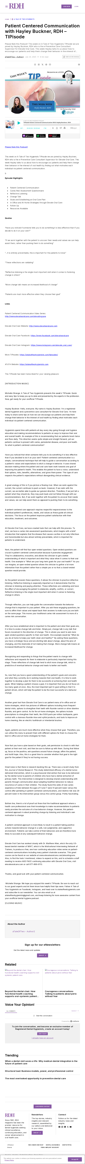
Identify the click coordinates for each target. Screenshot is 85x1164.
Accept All (75, 1159)
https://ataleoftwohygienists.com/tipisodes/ (39, 355)
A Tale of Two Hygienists (24, 19)
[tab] (11, 1011)
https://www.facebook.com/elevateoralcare (50, 336)
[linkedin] (39, 64)
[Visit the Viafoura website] (74, 1021)
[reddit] (46, 64)
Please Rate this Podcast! (16, 147)
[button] (6, 6)
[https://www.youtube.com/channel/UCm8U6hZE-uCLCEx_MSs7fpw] (71, 1127)
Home (7, 19)
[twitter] (42, 64)
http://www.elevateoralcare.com (43, 326)
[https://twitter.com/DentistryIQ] (68, 1127)
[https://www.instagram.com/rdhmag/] (62, 1127)
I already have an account (42, 1038)
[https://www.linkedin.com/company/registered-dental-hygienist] (65, 1127)
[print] (79, 64)
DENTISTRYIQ (66, 1145)
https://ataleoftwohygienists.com (34, 364)
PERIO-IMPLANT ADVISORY (50, 1147)
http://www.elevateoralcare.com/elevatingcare (25, 316)
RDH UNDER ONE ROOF (35, 1145)
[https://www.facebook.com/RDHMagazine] (59, 1127)
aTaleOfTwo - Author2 (14, 57)
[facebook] (35, 64)
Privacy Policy (9, 1160)
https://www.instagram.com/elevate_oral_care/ (51, 345)
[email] (50, 64)
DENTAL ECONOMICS (53, 1145)
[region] (42, 1016)
